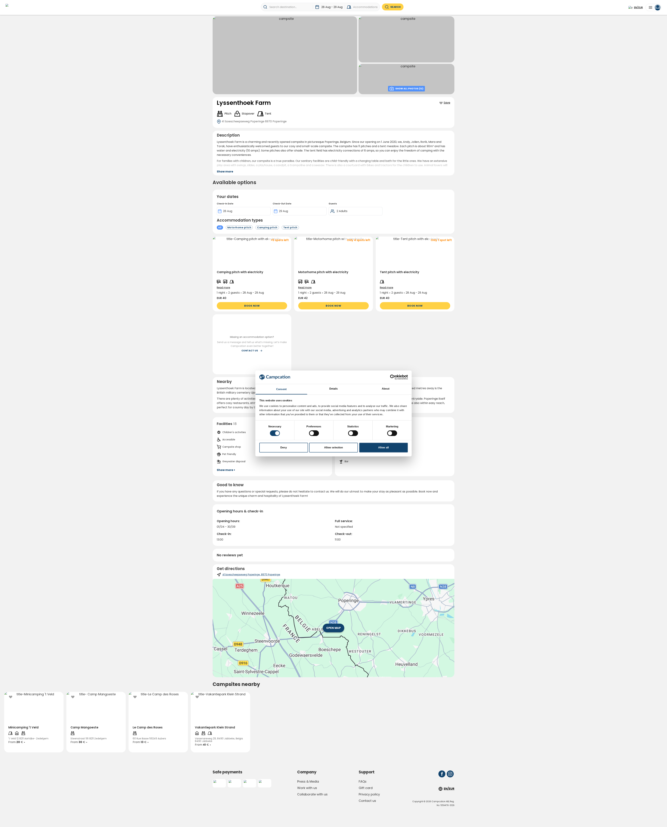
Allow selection (333, 447)
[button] (252, 274)
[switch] (314, 433)
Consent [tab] (281, 389)
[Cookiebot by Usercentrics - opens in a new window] (392, 377)
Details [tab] (333, 388)
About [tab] (385, 388)
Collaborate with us (312, 794)
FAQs (363, 781)
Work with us (307, 788)
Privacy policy (369, 794)
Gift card (366, 788)
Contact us (367, 801)
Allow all (383, 447)
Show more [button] (225, 172)
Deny (283, 447)
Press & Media (308, 781)
